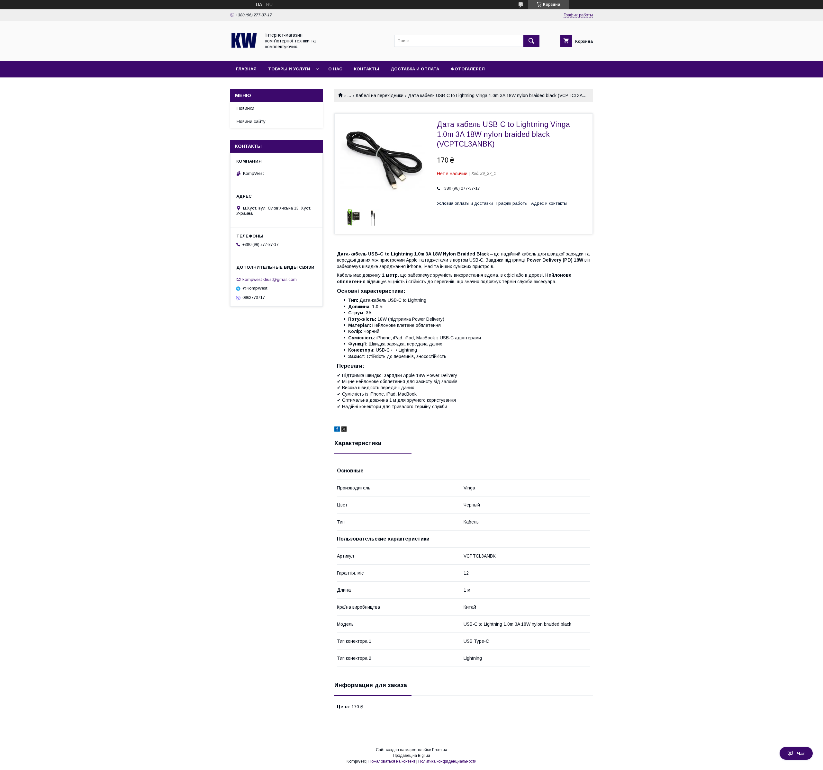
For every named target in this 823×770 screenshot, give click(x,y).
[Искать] (531, 41)
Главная (246, 69)
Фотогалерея (468, 69)
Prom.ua (439, 750)
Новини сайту (251, 121)
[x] (344, 430)
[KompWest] (244, 52)
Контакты (366, 69)
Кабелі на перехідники (379, 95)
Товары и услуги (289, 69)
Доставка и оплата (415, 69)
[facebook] (337, 430)
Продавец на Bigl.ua (411, 755)
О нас (335, 69)
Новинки (245, 108)
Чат (801, 753)
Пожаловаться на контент (391, 761)
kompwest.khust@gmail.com (269, 279)
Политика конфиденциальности (447, 761)
